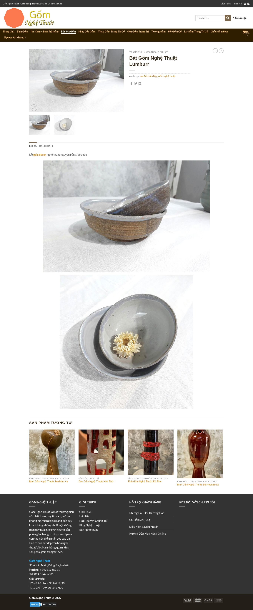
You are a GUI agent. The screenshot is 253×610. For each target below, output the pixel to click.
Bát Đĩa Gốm (68, 31)
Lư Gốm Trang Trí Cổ (196, 31)
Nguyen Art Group (14, 37)
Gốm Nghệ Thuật (157, 52)
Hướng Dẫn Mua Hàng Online (147, 533)
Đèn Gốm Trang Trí (138, 31)
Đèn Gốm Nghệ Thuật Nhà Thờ (96, 481)
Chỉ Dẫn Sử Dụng (139, 519)
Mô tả (33, 146)
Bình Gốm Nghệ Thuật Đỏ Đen (145, 481)
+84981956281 (50, 569)
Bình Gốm (22, 31)
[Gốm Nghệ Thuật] (43, 18)
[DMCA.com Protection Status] (43, 604)
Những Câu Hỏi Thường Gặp (146, 513)
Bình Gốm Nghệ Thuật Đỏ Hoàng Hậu (198, 484)
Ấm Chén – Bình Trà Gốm (45, 31)
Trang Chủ (8, 31)
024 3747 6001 (44, 574)
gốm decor (39, 154)
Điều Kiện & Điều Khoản (143, 526)
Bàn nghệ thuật (88, 529)
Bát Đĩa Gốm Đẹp (148, 76)
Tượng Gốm (158, 31)
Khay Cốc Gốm (86, 31)
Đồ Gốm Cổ (175, 31)
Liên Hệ (238, 3)
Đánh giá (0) (46, 146)
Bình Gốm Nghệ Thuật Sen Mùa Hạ (48, 481)
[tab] (33, 146)
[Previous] (35, 80)
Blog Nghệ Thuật (89, 525)
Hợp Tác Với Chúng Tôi (93, 520)
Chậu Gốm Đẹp (219, 31)
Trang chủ (136, 52)
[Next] (117, 80)
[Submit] (228, 18)
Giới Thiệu (226, 3)
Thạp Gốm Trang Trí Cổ (111, 31)
